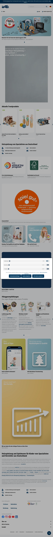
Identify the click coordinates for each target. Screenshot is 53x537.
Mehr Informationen (43, 272)
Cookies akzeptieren (26, 276)
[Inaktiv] (47, 264)
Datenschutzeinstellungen (15, 276)
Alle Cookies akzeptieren (38, 276)
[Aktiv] (47, 261)
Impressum (26, 273)
